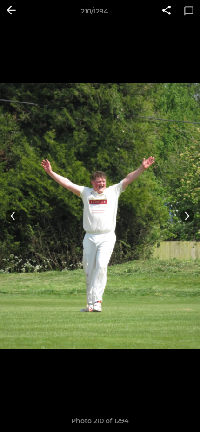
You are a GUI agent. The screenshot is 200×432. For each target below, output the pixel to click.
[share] (166, 11)
